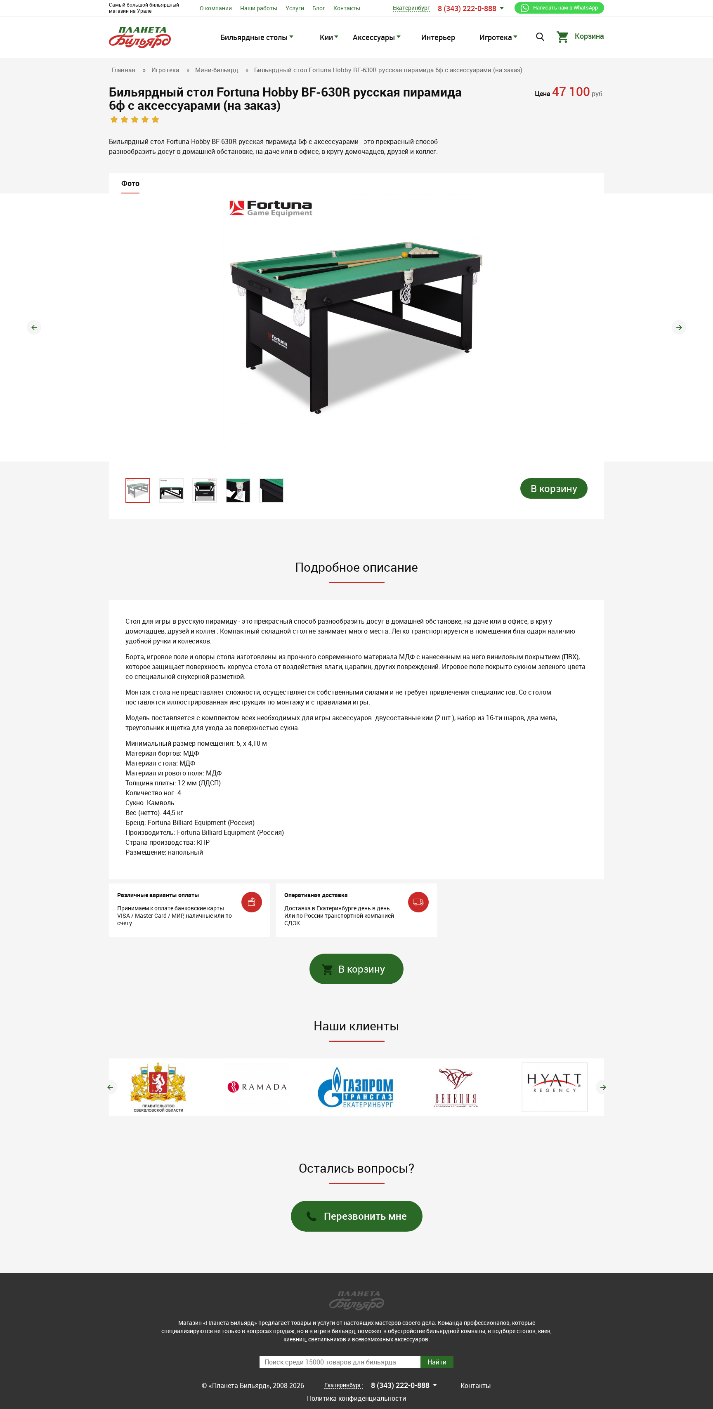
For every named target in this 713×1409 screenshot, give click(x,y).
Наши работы (258, 8)
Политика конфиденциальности (356, 1398)
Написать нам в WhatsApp (565, 7)
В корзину (554, 488)
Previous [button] (34, 327)
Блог (318, 8)
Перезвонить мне (365, 1216)
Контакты (346, 8)
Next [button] (679, 327)
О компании (216, 8)
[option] (356, 327)
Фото (130, 183)
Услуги (295, 8)
